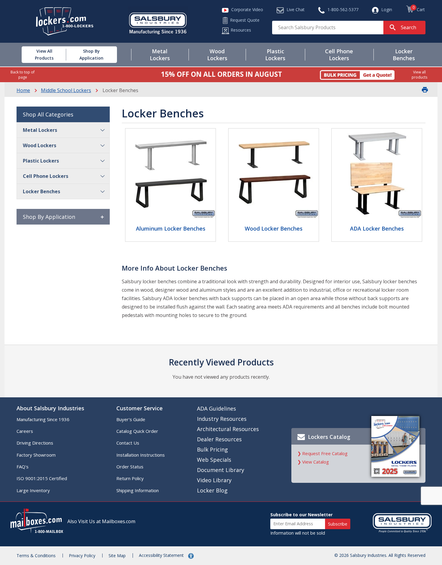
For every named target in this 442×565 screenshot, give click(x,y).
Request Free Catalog (325, 453)
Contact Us (127, 443)
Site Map (117, 555)
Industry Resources (222, 418)
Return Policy (130, 478)
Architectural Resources (228, 429)
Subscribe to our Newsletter (301, 514)
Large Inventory (33, 490)
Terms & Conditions (36, 555)
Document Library (220, 469)
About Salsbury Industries (50, 408)
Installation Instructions (140, 455)
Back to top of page (23, 75)
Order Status (129, 467)
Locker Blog (212, 490)
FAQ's (23, 467)
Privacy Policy (82, 555)
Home (23, 90)
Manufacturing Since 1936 (43, 419)
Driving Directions (35, 443)
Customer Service (139, 408)
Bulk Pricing (212, 449)
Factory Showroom (36, 455)
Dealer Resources (219, 439)
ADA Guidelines (216, 408)
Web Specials (214, 459)
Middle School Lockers (66, 90)
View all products (419, 75)
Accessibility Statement (162, 555)
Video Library (214, 480)
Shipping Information (137, 490)
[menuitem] (37, 55)
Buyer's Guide (130, 419)
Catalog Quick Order (137, 431)
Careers (25, 431)
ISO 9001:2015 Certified (42, 478)
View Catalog (315, 462)
